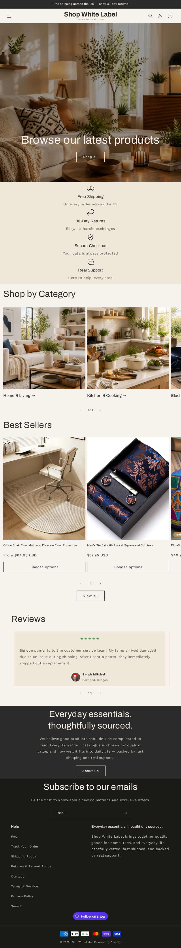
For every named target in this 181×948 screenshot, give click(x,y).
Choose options (44, 567)
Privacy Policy (22, 896)
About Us (90, 771)
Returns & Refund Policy (31, 866)
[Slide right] (100, 410)
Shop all (90, 157)
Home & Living (16, 395)
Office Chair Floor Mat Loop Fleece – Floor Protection (40, 545)
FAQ (14, 836)
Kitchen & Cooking (104, 395)
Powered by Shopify (107, 942)
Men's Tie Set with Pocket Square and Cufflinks (120, 545)
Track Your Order (25, 846)
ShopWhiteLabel (82, 942)
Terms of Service (24, 886)
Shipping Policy (23, 856)
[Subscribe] (125, 813)
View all (90, 596)
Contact (17, 876)
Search (17, 906)
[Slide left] (81, 410)
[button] (9, 16)
